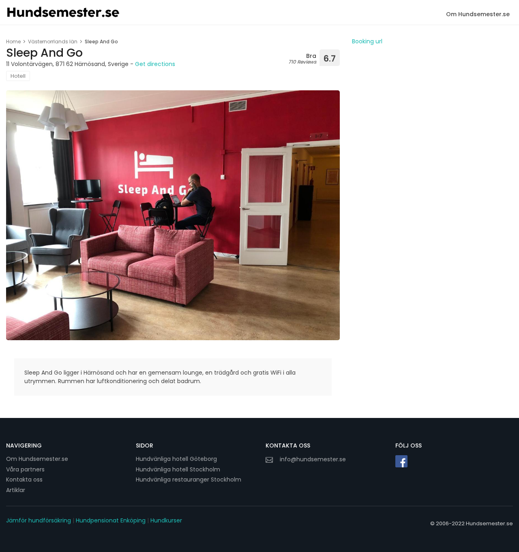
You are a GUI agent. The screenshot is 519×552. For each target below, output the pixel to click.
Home (13, 41)
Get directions (155, 64)
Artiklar (15, 490)
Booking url (367, 41)
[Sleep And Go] (173, 215)
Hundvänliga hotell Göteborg (176, 458)
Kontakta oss (24, 479)
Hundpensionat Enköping (111, 520)
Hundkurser (166, 520)
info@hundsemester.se (313, 459)
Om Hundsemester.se (478, 14)
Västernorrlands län (52, 41)
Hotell (18, 76)
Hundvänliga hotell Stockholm (178, 469)
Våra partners (25, 469)
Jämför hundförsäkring (38, 520)
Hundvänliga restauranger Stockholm (188, 479)
